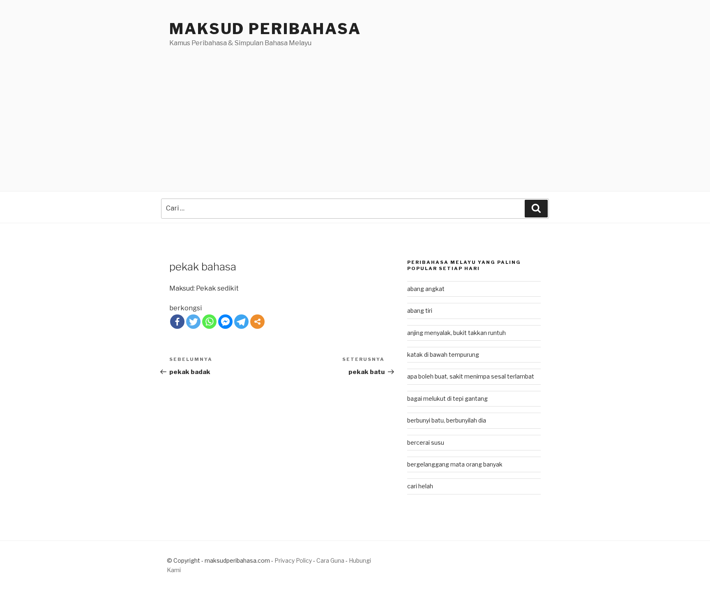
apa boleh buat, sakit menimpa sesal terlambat (470, 376)
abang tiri (419, 310)
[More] (257, 321)
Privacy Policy (293, 560)
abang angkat (426, 288)
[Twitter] (193, 321)
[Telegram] (241, 321)
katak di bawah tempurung (443, 354)
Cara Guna (331, 560)
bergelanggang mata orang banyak (455, 464)
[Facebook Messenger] (225, 321)
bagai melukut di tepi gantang (447, 398)
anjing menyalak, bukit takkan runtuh (456, 332)
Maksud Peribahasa (265, 29)
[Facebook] (177, 321)
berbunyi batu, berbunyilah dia (446, 420)
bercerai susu (425, 442)
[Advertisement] (355, 109)
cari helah (420, 486)
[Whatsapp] (209, 321)
